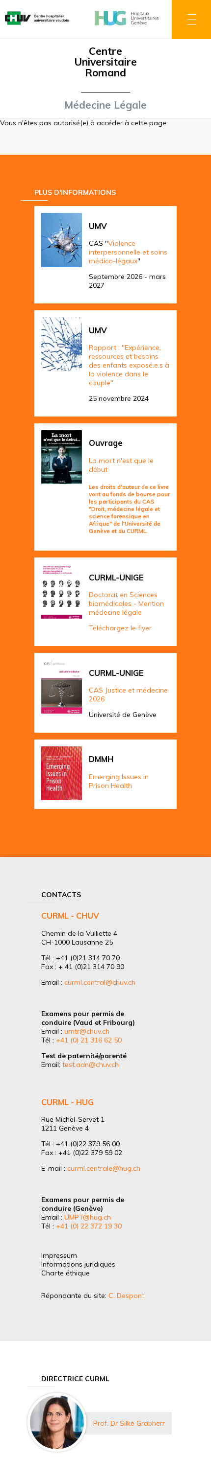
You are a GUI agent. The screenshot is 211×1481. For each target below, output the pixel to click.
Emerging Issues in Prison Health (119, 781)
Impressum (59, 1255)
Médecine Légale (105, 104)
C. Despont (126, 1295)
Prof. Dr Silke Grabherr (129, 1423)
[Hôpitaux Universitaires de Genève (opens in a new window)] (126, 26)
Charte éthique (65, 1273)
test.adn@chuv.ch (90, 1064)
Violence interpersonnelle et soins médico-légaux (128, 252)
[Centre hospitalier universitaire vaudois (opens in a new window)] (37, 26)
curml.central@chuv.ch (99, 982)
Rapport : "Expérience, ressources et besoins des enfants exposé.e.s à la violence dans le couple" (129, 365)
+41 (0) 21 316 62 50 (89, 1040)
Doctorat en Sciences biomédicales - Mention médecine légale (126, 603)
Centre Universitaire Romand (105, 62)
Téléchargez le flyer (120, 628)
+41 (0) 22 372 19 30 (89, 1226)
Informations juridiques (78, 1264)
